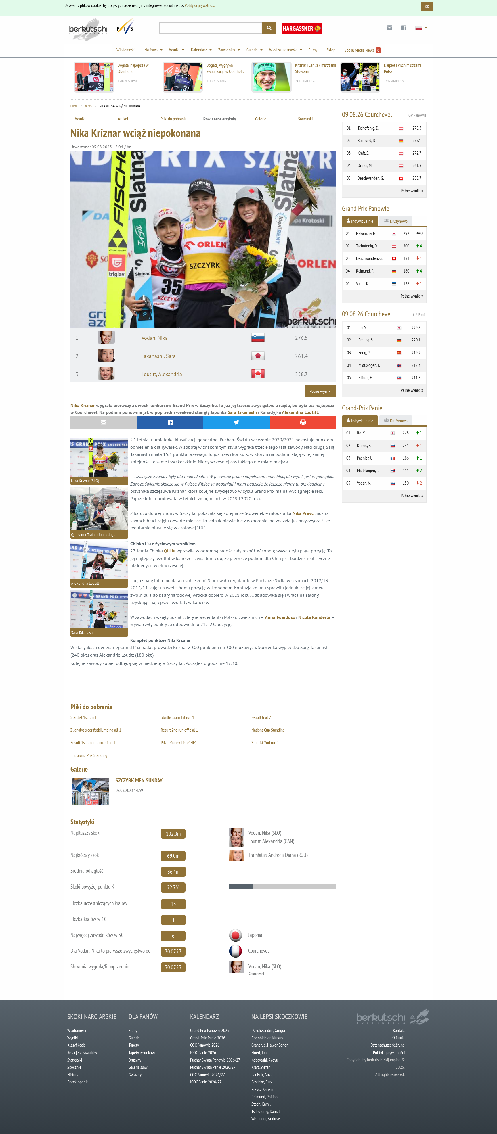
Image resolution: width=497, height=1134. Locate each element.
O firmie (398, 1037)
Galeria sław (138, 1067)
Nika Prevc (303, 513)
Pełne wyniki (320, 391)
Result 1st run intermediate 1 (92, 742)
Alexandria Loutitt (300, 412)
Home (73, 106)
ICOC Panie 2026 (203, 1052)
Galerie (260, 119)
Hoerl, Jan (259, 1052)
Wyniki (80, 119)
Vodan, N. (364, 483)
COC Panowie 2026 (204, 1045)
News (88, 106)
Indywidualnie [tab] (361, 221)
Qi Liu (169, 551)
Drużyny (135, 1060)
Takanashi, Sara (159, 356)
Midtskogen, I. (369, 365)
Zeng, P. (364, 352)
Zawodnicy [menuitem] (226, 50)
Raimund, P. (366, 140)
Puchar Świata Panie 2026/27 (213, 1067)
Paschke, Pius (261, 1082)
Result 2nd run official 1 (179, 730)
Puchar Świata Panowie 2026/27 (215, 1060)
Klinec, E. (365, 377)
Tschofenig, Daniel (265, 1111)
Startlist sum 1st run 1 (177, 717)
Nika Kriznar (82, 405)
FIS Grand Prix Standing (88, 755)
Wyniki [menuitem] (174, 50)
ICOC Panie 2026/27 (205, 1082)
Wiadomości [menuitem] (125, 50)
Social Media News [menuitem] (362, 50)
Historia (73, 1074)
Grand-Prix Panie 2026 (207, 1038)
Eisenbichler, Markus (267, 1038)
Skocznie (74, 1067)
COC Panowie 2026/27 (207, 1074)
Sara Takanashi (242, 412)
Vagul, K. (362, 283)
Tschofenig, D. (368, 128)
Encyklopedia (77, 1082)
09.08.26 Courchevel (384, 114)
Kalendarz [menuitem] (199, 50)
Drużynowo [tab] (398, 221)
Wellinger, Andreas (265, 1118)
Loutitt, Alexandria (162, 374)
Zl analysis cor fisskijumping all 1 (95, 730)
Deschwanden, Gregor (268, 1030)
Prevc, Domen (262, 1089)
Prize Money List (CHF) (178, 742)
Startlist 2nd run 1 (265, 742)
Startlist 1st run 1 (83, 717)
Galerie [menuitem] (252, 50)
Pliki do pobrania (173, 119)
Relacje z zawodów (82, 1052)
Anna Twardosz (280, 617)
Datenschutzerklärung (387, 1045)
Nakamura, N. (366, 233)
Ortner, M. (365, 165)
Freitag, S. (366, 340)
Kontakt (399, 1030)
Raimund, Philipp (264, 1097)
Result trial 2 (261, 717)
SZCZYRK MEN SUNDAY (139, 780)
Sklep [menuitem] (330, 50)
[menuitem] (390, 28)
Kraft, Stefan (260, 1067)
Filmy (133, 1030)
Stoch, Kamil (261, 1104)
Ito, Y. (362, 327)
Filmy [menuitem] (313, 50)
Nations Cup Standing (268, 730)
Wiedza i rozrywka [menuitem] (283, 50)
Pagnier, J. (364, 458)
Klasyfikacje (76, 1045)
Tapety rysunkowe (142, 1052)
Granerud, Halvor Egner (269, 1045)
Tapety (134, 1045)
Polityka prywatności (200, 5)
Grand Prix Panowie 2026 (209, 1030)
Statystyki (305, 119)
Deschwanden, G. (371, 178)
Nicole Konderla (314, 617)
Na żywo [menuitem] (151, 50)
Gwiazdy (135, 1074)
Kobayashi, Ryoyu (264, 1060)
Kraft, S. (363, 153)
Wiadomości (76, 1030)
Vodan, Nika (155, 338)
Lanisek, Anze (262, 1074)
